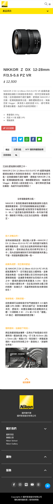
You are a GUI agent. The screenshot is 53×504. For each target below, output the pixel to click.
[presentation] (7, 149)
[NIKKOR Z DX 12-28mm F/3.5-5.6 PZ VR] (26, 42)
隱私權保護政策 (21, 500)
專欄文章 (10, 437)
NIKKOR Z (42, 177)
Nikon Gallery (12, 444)
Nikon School (11, 441)
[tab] (7, 149)
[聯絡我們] (47, 486)
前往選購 (10, 128)
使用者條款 (34, 500)
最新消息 (10, 434)
